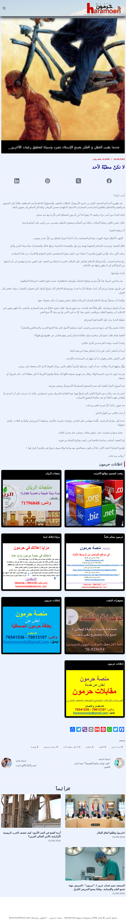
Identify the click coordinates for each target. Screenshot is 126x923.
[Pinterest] (47, 181)
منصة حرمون (51, 746)
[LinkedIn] (16, 181)
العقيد (102, 746)
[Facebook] (109, 181)
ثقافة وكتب (97, 159)
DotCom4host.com (19, 917)
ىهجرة (34, 746)
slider (106, 159)
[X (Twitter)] (78, 181)
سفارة (90, 746)
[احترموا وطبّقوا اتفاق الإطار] (95, 811)
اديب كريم (117, 746)
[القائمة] (4, 8)
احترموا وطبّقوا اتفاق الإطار (111, 832)
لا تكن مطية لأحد (72, 746)
